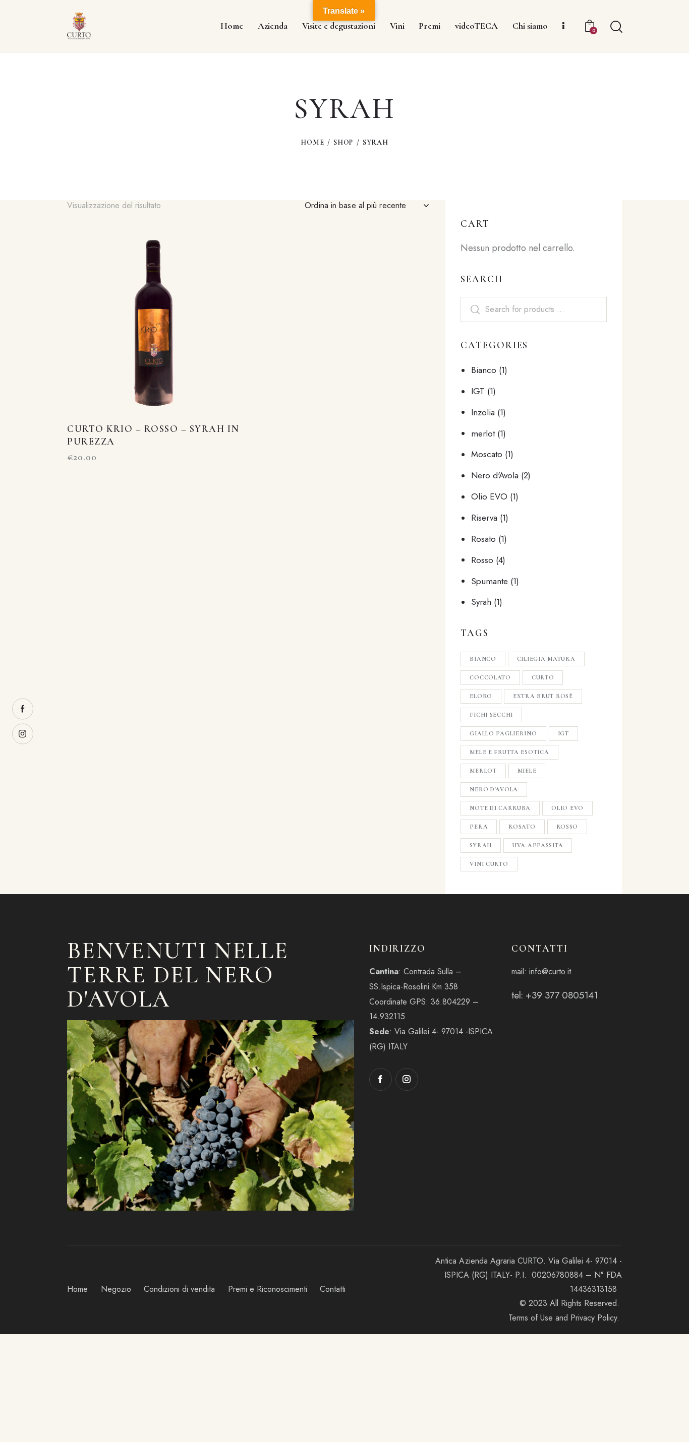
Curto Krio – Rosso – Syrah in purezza (153, 435)
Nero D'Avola (494, 789)
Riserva (484, 518)
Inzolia (483, 412)
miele (527, 770)
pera (479, 826)
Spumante (489, 581)
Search (474, 309)
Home (312, 142)
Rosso (482, 560)
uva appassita (537, 845)
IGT (478, 391)
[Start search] (615, 27)
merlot (483, 433)
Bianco (483, 370)
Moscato (486, 454)
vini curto (489, 863)
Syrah (481, 602)
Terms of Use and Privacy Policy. (565, 1318)
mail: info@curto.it (541, 971)
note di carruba (500, 807)
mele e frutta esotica (509, 752)
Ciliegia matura (546, 658)
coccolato (490, 677)
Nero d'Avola (495, 475)
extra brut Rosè (543, 696)
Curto (543, 677)
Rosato (483, 539)
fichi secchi (491, 714)
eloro (481, 696)
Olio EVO (489, 496)
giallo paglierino (503, 733)
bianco (483, 658)
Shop (343, 142)
